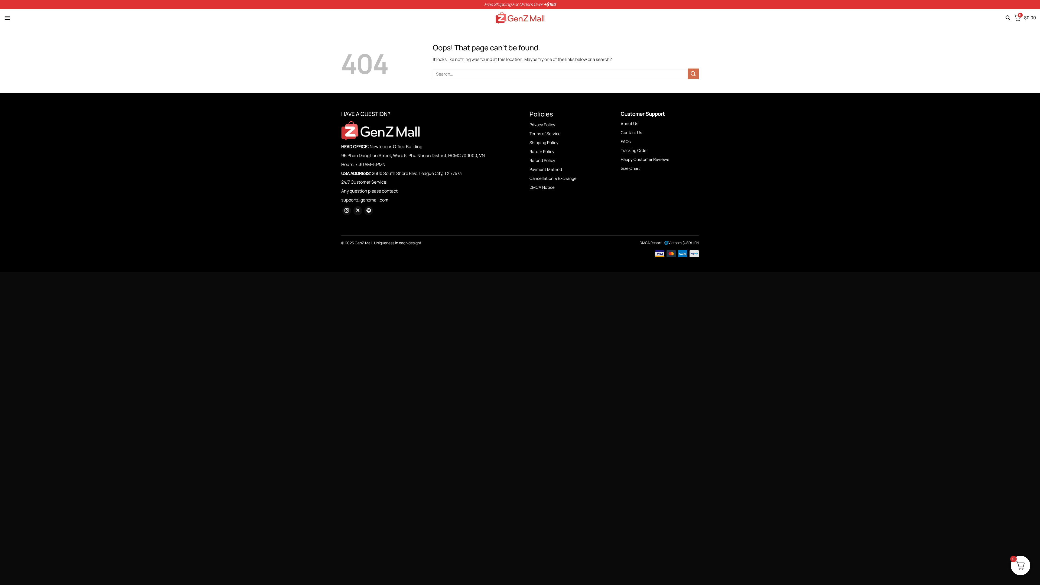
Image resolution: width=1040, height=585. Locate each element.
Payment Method (545, 169)
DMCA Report (651, 242)
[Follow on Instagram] (346, 210)
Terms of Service (545, 133)
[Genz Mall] (520, 18)
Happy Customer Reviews (645, 159)
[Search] (1008, 17)
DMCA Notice (542, 187)
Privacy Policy (542, 125)
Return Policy (541, 151)
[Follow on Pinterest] (368, 210)
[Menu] (7, 17)
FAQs (626, 141)
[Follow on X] (357, 210)
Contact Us (631, 132)
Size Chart (630, 168)
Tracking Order (634, 150)
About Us (629, 123)
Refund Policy (542, 160)
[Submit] (693, 74)
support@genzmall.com (364, 200)
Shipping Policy (543, 142)
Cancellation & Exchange (553, 178)
